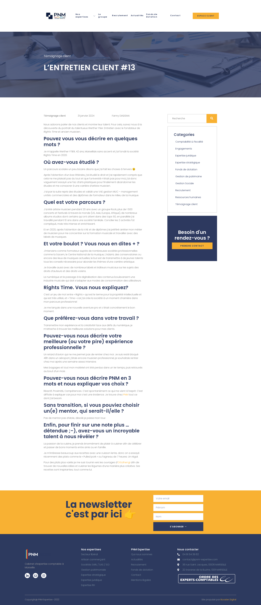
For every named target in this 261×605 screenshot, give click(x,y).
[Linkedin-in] (27, 575)
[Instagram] (43, 575)
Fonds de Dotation (151, 15)
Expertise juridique (185, 155)
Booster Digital (228, 599)
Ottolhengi (124, 462)
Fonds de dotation (186, 169)
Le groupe (102, 15)
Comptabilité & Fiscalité (189, 141)
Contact (175, 15)
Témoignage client (57, 56)
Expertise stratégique (187, 162)
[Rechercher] (211, 118)
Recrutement (120, 15)
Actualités (137, 15)
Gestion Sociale (184, 183)
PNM (125, 394)
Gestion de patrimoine (188, 176)
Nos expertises (82, 15)
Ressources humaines (188, 197)
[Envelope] (35, 575)
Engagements (183, 148)
